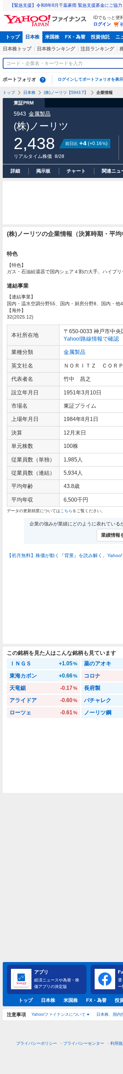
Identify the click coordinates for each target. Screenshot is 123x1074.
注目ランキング (97, 48)
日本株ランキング (56, 48)
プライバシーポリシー (36, 1043)
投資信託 (100, 36)
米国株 (52, 36)
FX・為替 (75, 36)
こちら (66, 510)
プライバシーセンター (83, 1043)
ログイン (102, 24)
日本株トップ (17, 48)
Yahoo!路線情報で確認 (91, 339)
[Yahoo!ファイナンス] (46, 16)
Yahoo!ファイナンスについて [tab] (58, 1014)
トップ (12, 36)
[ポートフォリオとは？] (42, 79)
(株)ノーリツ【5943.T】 (66, 92)
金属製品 (40, 114)
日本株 (32, 36)
